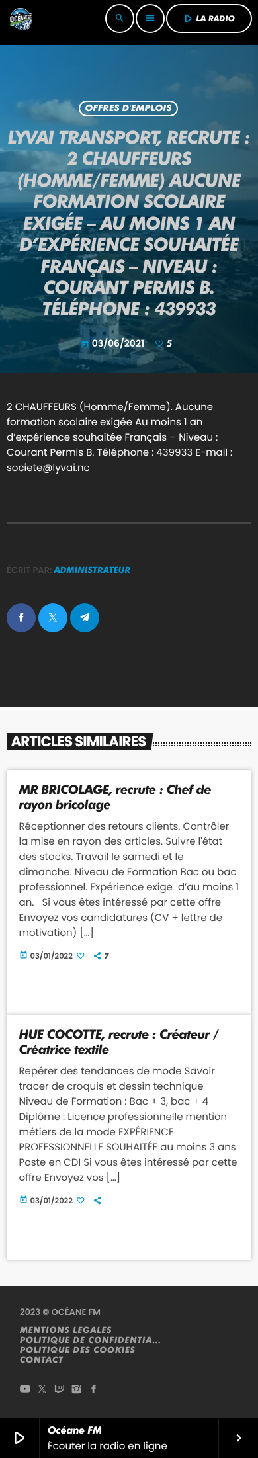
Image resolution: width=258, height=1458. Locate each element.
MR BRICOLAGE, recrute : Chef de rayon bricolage (115, 797)
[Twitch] (59, 1390)
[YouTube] (25, 1390)
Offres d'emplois (128, 108)
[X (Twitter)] (42, 1390)
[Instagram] (76, 1390)
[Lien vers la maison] (20, 18)
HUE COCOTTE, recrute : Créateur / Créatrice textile (119, 1042)
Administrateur (92, 570)
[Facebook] (94, 1390)
